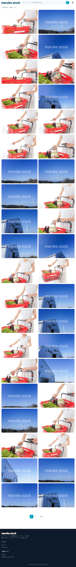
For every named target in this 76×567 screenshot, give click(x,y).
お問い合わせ (4, 547)
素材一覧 (3, 545)
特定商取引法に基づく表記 (7, 557)
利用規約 (3, 554)
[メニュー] (73, 2)
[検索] (67, 2)
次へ (41, 516)
